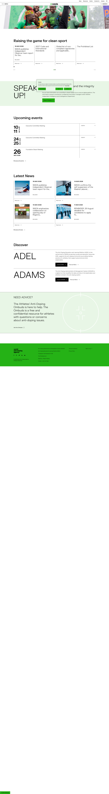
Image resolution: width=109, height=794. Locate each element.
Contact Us (96, 1)
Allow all (67, 88)
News (80, 1)
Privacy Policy (72, 351)
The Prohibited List (42, 356)
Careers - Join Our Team (43, 361)
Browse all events (19, 161)
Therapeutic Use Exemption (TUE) (45, 353)
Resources (85, 1)
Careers (102, 1)
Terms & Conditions (73, 348)
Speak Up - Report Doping (44, 358)
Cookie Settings (5, 792)
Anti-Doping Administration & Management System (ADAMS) (51, 348)
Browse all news (18, 230)
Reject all (59, 88)
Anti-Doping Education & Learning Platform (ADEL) (49, 351)
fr (106, 1)
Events (91, 1)
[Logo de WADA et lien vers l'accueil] (54, 4)
